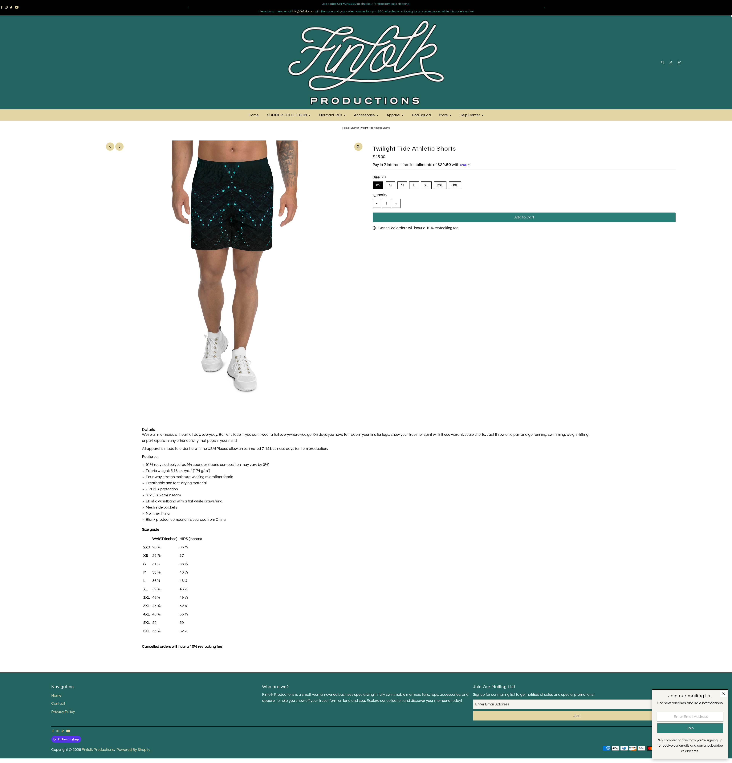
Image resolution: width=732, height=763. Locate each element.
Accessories (365, 115)
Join (576, 716)
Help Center (470, 115)
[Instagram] (6, 7)
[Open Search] (663, 62)
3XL (455, 185)
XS (378, 185)
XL (426, 185)
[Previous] (188, 7)
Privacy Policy (63, 712)
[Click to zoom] (358, 146)
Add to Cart (524, 217)
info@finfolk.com (303, 11)
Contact (58, 703)
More (444, 115)
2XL (440, 185)
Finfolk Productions (98, 750)
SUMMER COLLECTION (287, 115)
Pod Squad (421, 115)
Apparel (394, 115)
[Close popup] (723, 694)
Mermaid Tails (331, 115)
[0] (679, 62)
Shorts (354, 128)
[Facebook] (1, 7)
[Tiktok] (11, 7)
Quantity (380, 195)
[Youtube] (16, 7)
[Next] (544, 7)
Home (254, 115)
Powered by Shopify (133, 750)
